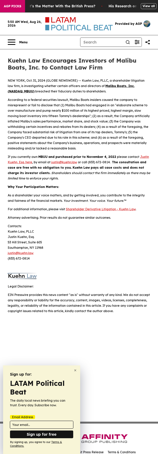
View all (149, 6)
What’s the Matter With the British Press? (58, 6)
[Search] (127, 42)
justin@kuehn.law (64, 162)
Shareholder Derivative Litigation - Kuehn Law (101, 209)
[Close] (75, 370)
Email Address (22, 417)
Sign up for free (41, 434)
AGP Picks (12, 6)
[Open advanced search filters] (137, 42)
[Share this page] (147, 42)
